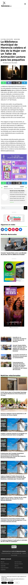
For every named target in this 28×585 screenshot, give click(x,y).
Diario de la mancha (21, 551)
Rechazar (10, 582)
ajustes (11, 580)
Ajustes (16, 582)
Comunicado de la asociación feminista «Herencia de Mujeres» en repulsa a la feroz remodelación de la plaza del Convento (20, 366)
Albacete (2, 561)
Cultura (3, 39)
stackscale (12, 202)
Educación (9, 39)
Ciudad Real (3, 569)
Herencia (16, 565)
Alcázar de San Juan (5, 563)
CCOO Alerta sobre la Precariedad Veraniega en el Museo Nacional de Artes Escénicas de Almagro (13, 394)
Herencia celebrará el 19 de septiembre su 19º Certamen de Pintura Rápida (13, 414)
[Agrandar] (25, 156)
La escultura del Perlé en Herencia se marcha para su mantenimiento (20, 356)
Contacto (24, 553)
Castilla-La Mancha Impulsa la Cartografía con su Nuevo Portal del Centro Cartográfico (14, 434)
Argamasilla (3, 565)
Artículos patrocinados (6, 553)
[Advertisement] (14, 23)
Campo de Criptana (4, 567)
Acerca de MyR (14, 555)
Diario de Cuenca (18, 561)
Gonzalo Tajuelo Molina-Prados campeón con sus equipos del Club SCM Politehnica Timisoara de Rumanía (20, 348)
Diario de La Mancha (19, 563)
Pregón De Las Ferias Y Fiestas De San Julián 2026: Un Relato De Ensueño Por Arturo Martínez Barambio (14, 499)
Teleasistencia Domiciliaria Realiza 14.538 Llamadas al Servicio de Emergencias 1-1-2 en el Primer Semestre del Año (13, 520)
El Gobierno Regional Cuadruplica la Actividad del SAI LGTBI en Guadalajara (14, 540)
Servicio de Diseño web (16, 553)
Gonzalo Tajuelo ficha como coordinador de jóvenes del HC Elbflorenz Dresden (14, 253)
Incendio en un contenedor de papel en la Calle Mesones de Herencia (19, 339)
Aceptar (4, 582)
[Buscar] (25, 208)
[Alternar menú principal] (25, 4)
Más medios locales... (19, 567)
